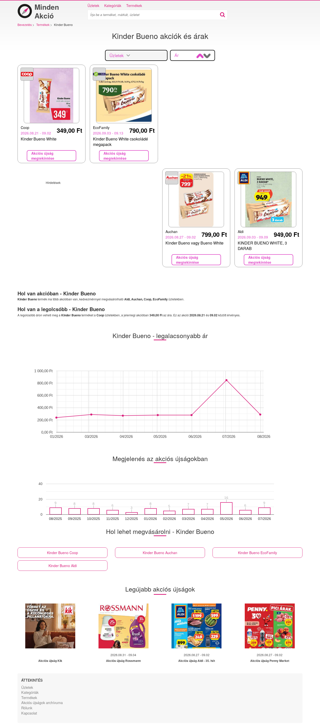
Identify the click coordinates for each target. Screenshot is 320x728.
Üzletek (93, 5)
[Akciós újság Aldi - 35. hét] (197, 626)
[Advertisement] (88, 219)
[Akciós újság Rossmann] (123, 626)
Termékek (134, 5)
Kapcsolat (29, 713)
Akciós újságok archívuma (42, 702)
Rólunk (26, 707)
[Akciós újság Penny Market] (270, 626)
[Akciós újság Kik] (50, 626)
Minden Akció (46, 11)
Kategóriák (112, 5)
